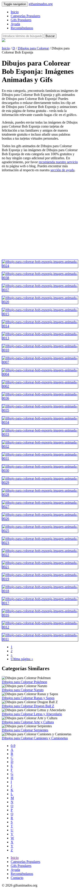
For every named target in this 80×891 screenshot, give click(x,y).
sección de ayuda (62, 170)
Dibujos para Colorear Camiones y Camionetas (35, 738)
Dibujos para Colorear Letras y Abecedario (32, 714)
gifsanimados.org (41, 4)
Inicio (15, 12)
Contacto (17, 878)
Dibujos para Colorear (33, 48)
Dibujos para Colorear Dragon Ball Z (28, 706)
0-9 (13, 746)
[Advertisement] (40, 216)
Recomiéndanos (22, 28)
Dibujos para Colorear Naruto (23, 690)
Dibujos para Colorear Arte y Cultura (28, 722)
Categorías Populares (25, 16)
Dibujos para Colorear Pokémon (24, 682)
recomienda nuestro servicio (58, 162)
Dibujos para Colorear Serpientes (25, 730)
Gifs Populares (21, 20)
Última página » (22, 659)
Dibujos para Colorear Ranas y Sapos (28, 698)
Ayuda (15, 24)
